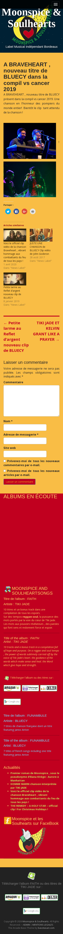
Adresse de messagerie (21, 434)
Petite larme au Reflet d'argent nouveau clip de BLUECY (12, 292)
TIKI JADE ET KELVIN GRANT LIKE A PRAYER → (46, 331)
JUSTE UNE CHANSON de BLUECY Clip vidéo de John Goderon (40, 248)
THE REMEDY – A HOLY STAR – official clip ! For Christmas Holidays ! (34, 807)
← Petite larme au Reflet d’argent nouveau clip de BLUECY (16, 336)
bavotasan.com (46, 927)
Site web (10, 448)
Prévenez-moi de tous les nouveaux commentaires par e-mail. (31, 463)
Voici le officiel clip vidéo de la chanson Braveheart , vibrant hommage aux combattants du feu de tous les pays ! (15, 252)
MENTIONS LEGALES (42, 924)
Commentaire (13, 382)
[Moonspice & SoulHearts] (32, 841)
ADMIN (27, 924)
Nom (8, 421)
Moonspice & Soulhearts (31, 17)
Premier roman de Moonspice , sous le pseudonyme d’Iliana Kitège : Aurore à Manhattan (34, 776)
